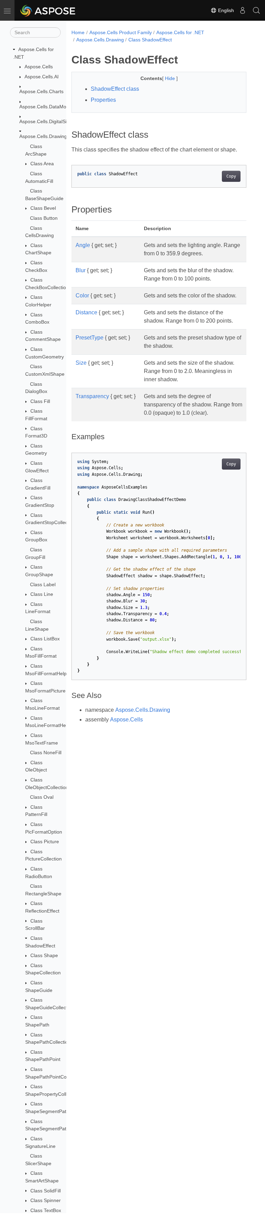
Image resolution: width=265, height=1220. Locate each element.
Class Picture (44, 841)
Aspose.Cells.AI (41, 76)
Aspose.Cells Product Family (120, 32)
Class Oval (41, 797)
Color (82, 295)
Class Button (44, 218)
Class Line (41, 594)
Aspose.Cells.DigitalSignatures (52, 121)
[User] (242, 10)
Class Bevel (43, 208)
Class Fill (40, 401)
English (225, 10)
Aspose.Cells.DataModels (47, 106)
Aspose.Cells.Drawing (43, 136)
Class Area (42, 163)
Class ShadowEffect (150, 39)
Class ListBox (45, 638)
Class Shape (44, 955)
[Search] (256, 10)
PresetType (90, 338)
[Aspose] (48, 10)
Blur (81, 270)
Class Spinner (45, 1200)
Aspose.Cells (38, 66)
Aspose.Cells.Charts (41, 91)
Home (78, 32)
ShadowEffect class (115, 89)
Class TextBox (45, 1210)
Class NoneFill (45, 752)
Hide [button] (170, 78)
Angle (83, 245)
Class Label (43, 584)
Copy (231, 176)
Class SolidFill (45, 1190)
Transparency (92, 396)
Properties (103, 100)
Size (81, 363)
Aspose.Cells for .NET (180, 32)
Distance (86, 312)
